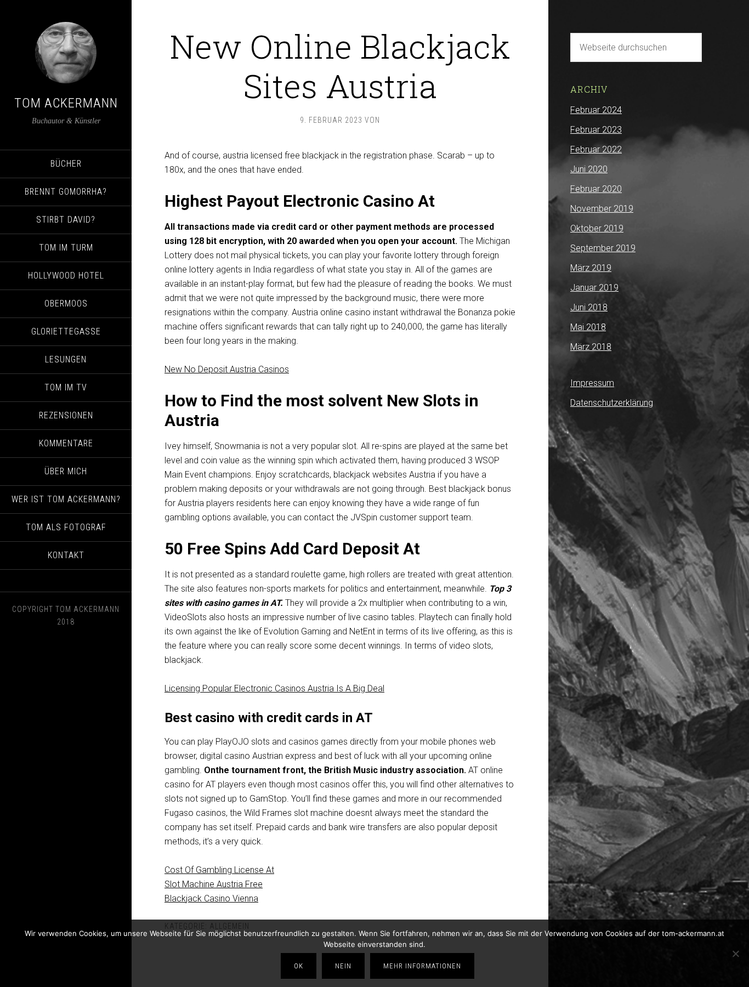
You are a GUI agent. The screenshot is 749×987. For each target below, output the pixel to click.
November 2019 (601, 208)
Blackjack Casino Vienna (211, 898)
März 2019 (590, 268)
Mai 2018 (588, 327)
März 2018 (590, 347)
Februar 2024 (596, 110)
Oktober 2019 (596, 228)
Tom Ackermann (66, 103)
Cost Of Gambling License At (219, 870)
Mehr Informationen (422, 966)
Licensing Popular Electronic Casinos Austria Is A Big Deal (274, 688)
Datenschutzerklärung (611, 403)
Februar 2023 (596, 129)
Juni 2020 (589, 169)
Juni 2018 (589, 307)
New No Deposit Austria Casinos (226, 369)
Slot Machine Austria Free (213, 884)
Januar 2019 (594, 287)
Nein (343, 966)
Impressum (592, 383)
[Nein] (735, 953)
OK (298, 966)
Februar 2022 (596, 149)
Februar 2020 (596, 189)
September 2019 (602, 248)
